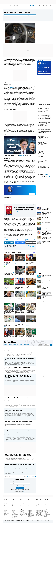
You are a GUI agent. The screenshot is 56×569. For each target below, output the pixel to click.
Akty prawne (22, 509)
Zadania (15, 10)
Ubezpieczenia (14, 502)
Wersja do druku (9, 239)
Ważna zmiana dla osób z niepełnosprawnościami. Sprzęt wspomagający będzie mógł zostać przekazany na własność (43, 125)
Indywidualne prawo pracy (15, 500)
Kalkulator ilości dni (30, 511)
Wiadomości (6, 344)
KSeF (4, 505)
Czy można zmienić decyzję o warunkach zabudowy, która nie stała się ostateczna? (44, 127)
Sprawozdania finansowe (39, 504)
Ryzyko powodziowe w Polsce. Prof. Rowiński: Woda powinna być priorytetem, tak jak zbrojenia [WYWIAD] (44, 106)
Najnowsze (44, 104)
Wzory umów (45, 513)
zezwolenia (12, 87)
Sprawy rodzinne (22, 500)
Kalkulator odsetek (30, 513)
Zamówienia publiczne (41, 152)
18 (40, 176)
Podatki (5, 500)
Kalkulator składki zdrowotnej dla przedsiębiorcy (43, 138)
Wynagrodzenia (14, 501)
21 (46, 176)
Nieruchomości (46, 499)
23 (49, 176)
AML (36, 505)
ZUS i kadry (5, 503)
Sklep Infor (21, 505)
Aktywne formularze (43, 148)
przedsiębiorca (21, 155)
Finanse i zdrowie (30, 505)
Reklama (42, 520)
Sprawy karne (22, 501)
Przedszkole (13, 510)
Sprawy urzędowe (22, 503)
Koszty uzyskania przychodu (42, 166)
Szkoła (13, 511)
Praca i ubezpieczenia (31, 502)
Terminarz (41, 174)
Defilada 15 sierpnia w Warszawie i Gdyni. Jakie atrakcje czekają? (44, 129)
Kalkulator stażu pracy (31, 514)
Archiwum (45, 511)
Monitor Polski (22, 511)
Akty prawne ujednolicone (23, 514)
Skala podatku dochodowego (39, 515)
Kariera (32, 520)
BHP (12, 504)
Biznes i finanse (30, 500)
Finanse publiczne (40, 151)
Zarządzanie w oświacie (15, 514)
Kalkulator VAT (30, 512)
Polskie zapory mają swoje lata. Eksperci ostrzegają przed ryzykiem (44, 111)
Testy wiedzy (13, 517)
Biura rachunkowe (38, 499)
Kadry (13, 499)
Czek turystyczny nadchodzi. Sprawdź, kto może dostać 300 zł (44, 120)
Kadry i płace (5, 514)
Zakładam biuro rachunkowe (39, 500)
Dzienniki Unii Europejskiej (23, 513)
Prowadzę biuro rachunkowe (39, 501)
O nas (5, 520)
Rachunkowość (6, 501)
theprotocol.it (45, 515)
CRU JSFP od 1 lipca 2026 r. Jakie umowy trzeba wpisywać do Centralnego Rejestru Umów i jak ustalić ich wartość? (44, 116)
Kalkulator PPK (40, 144)
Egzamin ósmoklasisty (15, 516)
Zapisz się (44, 73)
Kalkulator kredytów (41, 142)
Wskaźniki (41, 156)
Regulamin (27, 520)
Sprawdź (16, 212)
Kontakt (38, 520)
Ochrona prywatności (10, 520)
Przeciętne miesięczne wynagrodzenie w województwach (44, 161)
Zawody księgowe (6, 504)
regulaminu (19, 485)
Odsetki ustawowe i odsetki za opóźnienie (44, 157)
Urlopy (13, 503)
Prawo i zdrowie (22, 506)
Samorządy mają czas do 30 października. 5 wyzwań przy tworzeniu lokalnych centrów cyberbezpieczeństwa (44, 118)
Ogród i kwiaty (46, 504)
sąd (33, 97)
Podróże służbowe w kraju (39, 510)
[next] (35, 476)
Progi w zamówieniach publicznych (43, 162)
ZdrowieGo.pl (45, 510)
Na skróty (45, 509)
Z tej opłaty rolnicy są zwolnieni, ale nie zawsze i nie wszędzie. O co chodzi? (43, 109)
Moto (28, 503)
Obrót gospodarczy (6, 502)
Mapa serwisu (47, 520)
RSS (34, 520)
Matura (13, 515)
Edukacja (28, 344)
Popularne (40, 104)
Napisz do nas (20, 239)
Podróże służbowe (38, 513)
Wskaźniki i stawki (38, 509)
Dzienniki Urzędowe (22, 512)
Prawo (21, 499)
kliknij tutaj (24, 491)
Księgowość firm (6, 499)
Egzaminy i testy (14, 513)
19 (42, 176)
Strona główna (6, 10)
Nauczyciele (13, 512)
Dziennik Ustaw (22, 510)
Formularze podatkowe (47, 514)
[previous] (24, 476)
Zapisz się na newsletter (31, 239)
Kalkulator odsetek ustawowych (42, 143)
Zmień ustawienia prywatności (19, 520)
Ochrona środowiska (41, 153)
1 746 (33, 476)
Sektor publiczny (11, 10)
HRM (12, 505)
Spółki (29, 501)
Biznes (29, 499)
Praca (21, 504)
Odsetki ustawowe (38, 514)
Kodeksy (21, 515)
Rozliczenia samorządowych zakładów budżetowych (43, 168)
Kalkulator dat (40, 147)
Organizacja (10, 344)
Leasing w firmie (30, 504)
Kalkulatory (41, 136)
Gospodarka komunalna (19, 10)
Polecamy (39, 273)
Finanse (14, 344)
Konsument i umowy (22, 502)
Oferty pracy (45, 516)
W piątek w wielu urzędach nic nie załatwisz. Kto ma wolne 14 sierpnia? (44, 132)
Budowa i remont (46, 503)
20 (44, 176)
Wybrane (48, 104)
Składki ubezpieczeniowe (39, 512)
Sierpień (46, 174)
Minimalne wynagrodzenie (39, 511)
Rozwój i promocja (23, 344)
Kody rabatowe (46, 512)
